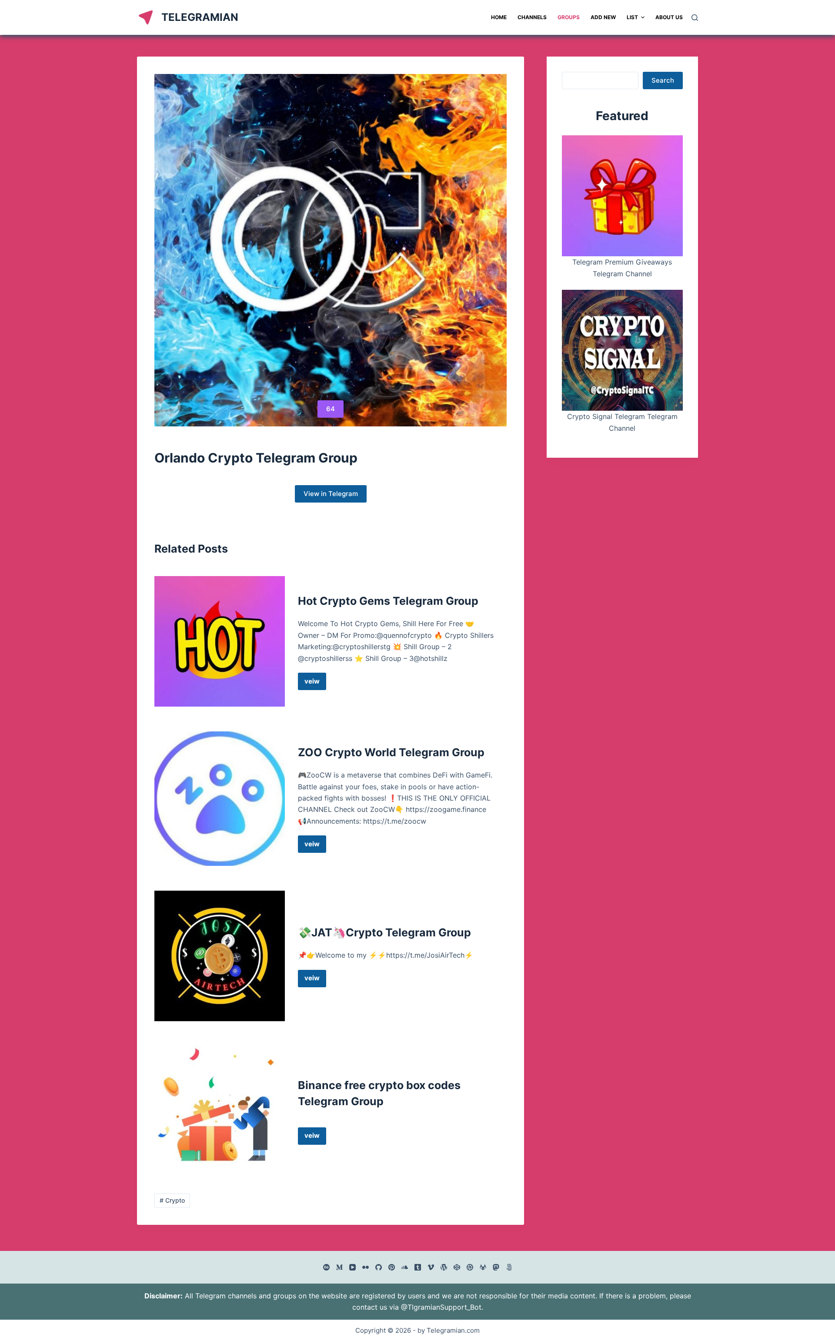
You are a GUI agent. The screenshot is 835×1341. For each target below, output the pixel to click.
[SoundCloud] (404, 1267)
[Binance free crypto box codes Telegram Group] (219, 1111)
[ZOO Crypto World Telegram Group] (219, 798)
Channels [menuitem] (532, 17)
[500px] (509, 1267)
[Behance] (326, 1267)
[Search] (694, 17)
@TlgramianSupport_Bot (441, 1307)
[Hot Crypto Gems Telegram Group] (219, 641)
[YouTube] (352, 1267)
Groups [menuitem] (569, 17)
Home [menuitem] (499, 17)
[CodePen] (457, 1267)
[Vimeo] (431, 1267)
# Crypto (172, 1200)
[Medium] (339, 1267)
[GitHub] (378, 1267)
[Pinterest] (391, 1267)
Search (662, 80)
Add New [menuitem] (603, 17)
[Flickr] (365, 1267)
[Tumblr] (417, 1267)
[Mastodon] (496, 1267)
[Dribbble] (470, 1267)
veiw (315, 683)
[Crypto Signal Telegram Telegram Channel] (622, 350)
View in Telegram (331, 493)
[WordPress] (444, 1267)
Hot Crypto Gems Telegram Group (388, 600)
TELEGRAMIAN (199, 17)
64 (330, 409)
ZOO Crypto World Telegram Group (391, 752)
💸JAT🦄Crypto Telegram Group (384, 932)
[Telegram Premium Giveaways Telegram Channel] (622, 195)
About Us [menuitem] (669, 17)
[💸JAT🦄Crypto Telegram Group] (219, 956)
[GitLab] (483, 1267)
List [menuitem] (632, 17)
